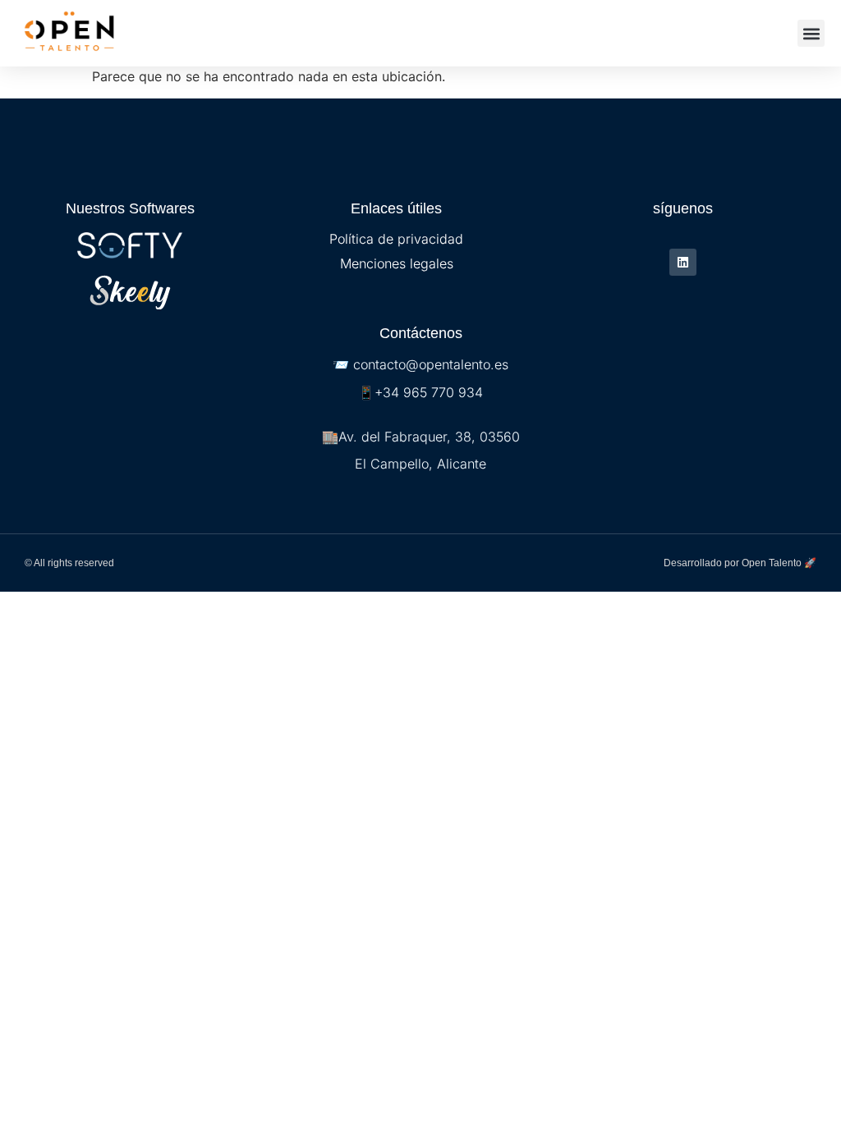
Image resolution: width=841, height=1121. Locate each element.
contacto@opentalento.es (430, 364)
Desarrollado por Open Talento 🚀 (740, 563)
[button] (811, 33)
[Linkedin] (682, 262)
